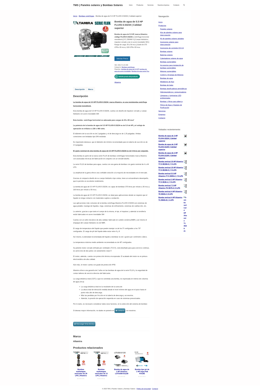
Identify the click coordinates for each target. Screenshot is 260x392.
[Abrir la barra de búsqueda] (184, 5)
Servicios (150, 5)
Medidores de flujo (167, 82)
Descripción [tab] (80, 89)
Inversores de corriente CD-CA (172, 48)
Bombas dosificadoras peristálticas (173, 89)
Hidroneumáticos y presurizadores (173, 92)
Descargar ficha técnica (85, 324)
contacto (121, 311)
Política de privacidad (144, 389)
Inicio (130, 5)
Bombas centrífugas (86, 16)
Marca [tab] (90, 89)
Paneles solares (166, 29)
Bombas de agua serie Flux (140, 71)
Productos (139, 5)
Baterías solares (166, 55)
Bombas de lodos (166, 85)
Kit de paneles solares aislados (172, 39)
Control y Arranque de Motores (171, 75)
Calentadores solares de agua (171, 58)
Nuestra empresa (163, 5)
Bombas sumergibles (168, 62)
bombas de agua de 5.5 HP (130, 69)
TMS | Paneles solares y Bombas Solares (98, 5)
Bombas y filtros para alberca (171, 102)
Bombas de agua (166, 78)
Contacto (176, 5)
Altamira (117, 82)
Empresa (161, 115)
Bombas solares (166, 51)
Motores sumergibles (168, 71)
